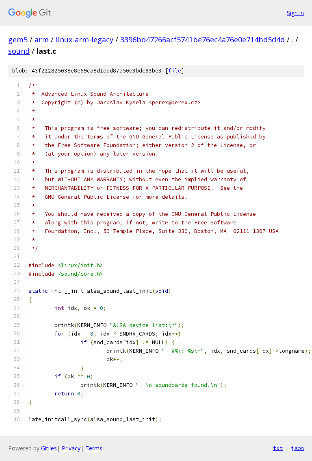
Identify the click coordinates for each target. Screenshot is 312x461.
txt (278, 448)
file (174, 70)
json (297, 448)
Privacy (71, 448)
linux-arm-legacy (84, 39)
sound (19, 51)
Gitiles (49, 448)
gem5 (18, 39)
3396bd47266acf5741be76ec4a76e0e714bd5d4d (202, 39)
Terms (93, 448)
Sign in (295, 13)
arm (42, 39)
